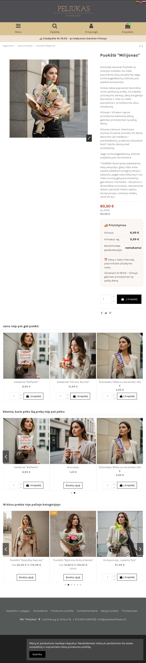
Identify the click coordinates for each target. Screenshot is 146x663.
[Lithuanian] (137, 2)
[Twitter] (106, 313)
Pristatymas (129, 610)
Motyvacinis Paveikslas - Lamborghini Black (73, 469)
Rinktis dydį (26, 577)
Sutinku (37, 654)
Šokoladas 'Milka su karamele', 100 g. (120, 383)
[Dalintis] (101, 313)
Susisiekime (40, 610)
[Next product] (142, 46)
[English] (141, 2)
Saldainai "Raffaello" (26, 382)
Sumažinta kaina (87, 610)
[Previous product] (140, 46)
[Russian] (144, 2)
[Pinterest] (110, 313)
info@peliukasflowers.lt (111, 619)
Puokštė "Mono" (119, 560)
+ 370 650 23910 (83, 619)
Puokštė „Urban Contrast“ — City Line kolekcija (73, 562)
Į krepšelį (131, 299)
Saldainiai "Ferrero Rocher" (73, 382)
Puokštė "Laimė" (26, 560)
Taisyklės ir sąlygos (18, 610)
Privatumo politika (62, 610)
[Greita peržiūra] (46, 338)
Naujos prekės (110, 610)
